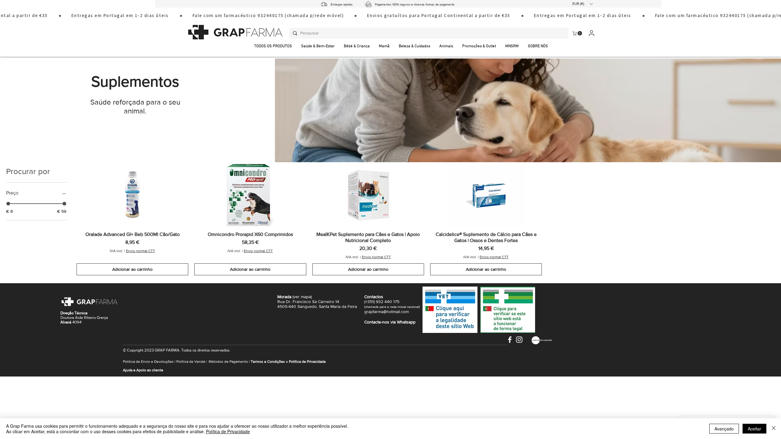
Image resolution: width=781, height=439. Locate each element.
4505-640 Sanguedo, (298, 306)
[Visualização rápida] (132, 195)
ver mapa (302, 296)
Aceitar (754, 429)
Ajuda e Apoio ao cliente (143, 370)
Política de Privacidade (228, 431)
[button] (582, 4)
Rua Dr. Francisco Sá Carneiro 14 (308, 301)
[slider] (8, 203)
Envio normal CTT (140, 251)
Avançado (724, 429)
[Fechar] (773, 428)
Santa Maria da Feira (338, 306)
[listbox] (582, 4)
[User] (591, 33)
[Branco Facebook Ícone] (510, 339)
